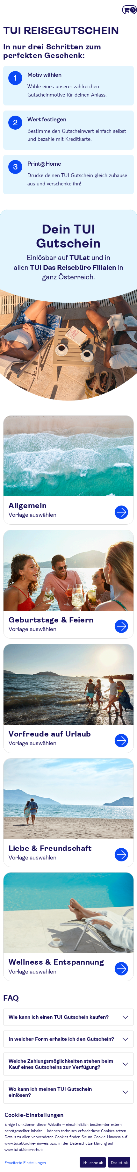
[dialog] (68, 1139)
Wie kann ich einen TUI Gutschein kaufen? (59, 1017)
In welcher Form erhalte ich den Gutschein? (61, 1039)
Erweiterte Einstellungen (25, 1162)
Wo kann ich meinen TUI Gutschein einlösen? (50, 1092)
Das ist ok (119, 1162)
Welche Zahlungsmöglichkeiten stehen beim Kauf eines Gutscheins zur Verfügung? (61, 1064)
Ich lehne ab (93, 1162)
